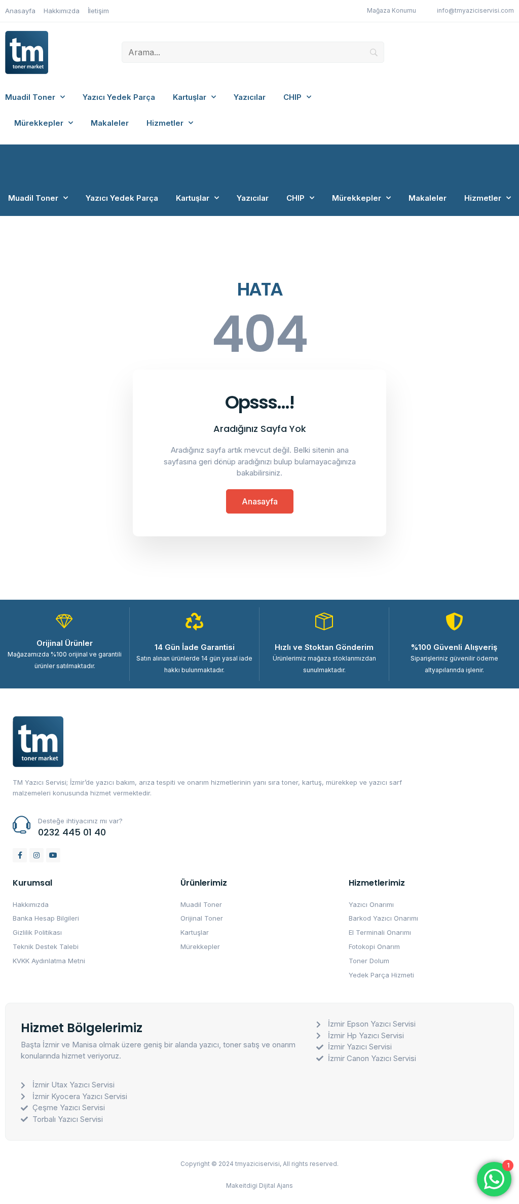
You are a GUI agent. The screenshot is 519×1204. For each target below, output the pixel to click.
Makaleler (110, 123)
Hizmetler (164, 123)
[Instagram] (36, 855)
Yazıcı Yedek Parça (119, 97)
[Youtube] (53, 855)
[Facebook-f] (20, 855)
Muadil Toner (30, 97)
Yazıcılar (250, 97)
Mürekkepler (38, 123)
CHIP (292, 97)
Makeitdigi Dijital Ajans (259, 1185)
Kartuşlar (189, 97)
